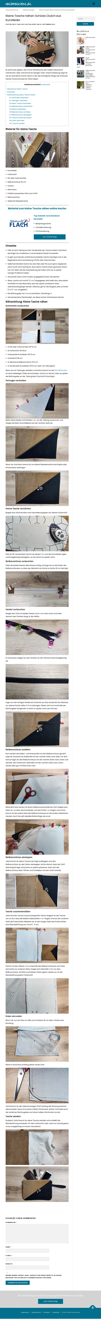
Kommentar (11, 1222)
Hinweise (11, 92)
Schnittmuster (61, 370)
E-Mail (9, 1255)
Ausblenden (45, 85)
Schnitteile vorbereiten (19, 98)
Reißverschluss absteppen (20, 115)
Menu (93, 3)
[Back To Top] (92, 1307)
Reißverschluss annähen (19, 112)
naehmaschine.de (18, 3)
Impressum (25, 1312)
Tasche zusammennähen (20, 118)
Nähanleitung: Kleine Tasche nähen (21, 95)
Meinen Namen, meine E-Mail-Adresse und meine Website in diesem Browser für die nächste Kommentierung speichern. (33, 1276)
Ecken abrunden (16, 120)
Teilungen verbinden (18, 100)
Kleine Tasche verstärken (20, 103)
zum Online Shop (50, 237)
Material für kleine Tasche (17, 89)
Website (9, 1264)
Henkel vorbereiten (17, 109)
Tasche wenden (17, 123)
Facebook (55, 1312)
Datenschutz (36, 1312)
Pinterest (47, 1312)
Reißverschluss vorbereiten (20, 106)
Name (8, 1247)
